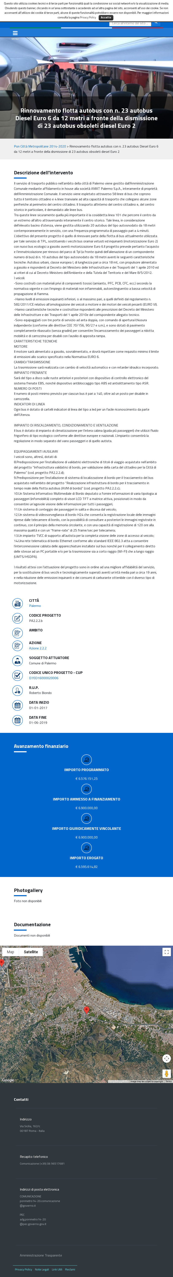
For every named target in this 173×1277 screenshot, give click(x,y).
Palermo (35, 605)
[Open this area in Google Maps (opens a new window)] (8, 1080)
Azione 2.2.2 (38, 648)
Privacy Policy (23, 1269)
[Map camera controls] (166, 1058)
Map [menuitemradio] (10, 952)
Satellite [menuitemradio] (31, 952)
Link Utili (57, 1269)
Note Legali (42, 1269)
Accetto (106, 17)
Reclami (70, 1269)
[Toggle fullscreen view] (166, 952)
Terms (169, 1081)
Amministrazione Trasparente (41, 1255)
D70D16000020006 (43, 677)
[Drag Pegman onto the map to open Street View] (166, 1073)
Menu (16, 32)
